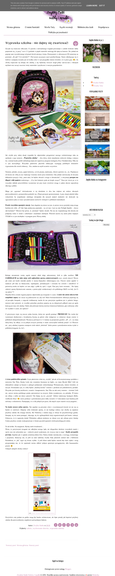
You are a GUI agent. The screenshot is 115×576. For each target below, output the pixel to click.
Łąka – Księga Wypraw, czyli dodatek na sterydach (97, 109)
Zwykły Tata (98, 86)
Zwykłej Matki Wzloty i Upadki (28, 575)
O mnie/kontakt (32, 27)
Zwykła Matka (98, 83)
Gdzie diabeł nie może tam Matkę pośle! (97, 140)
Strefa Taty (49, 27)
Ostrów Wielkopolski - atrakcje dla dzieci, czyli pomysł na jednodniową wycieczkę (97, 157)
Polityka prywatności (58, 32)
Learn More (91, 6)
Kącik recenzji (66, 27)
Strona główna (13, 27)
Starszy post (34, 545)
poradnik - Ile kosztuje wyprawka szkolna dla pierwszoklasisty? (43, 513)
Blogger (68, 569)
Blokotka (95, 575)
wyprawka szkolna (57, 528)
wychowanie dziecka (41, 528)
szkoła (29, 528)
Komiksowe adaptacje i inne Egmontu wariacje (97, 173)
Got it (102, 6)
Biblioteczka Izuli (85, 27)
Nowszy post (11, 545)
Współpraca (103, 27)
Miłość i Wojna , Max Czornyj (97, 124)
